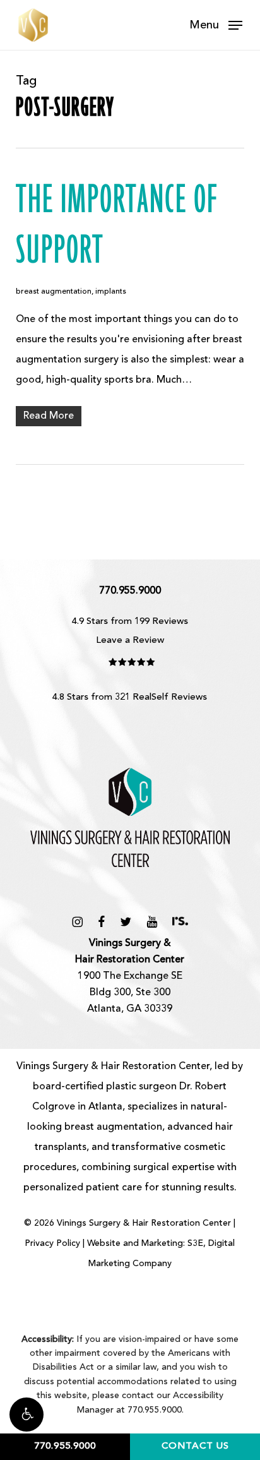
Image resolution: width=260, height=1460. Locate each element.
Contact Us (195, 1446)
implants (110, 292)
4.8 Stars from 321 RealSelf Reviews (129, 697)
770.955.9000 (65, 1446)
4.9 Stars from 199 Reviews (130, 621)
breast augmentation (54, 292)
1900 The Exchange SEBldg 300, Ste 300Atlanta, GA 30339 (129, 976)
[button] (26, 1414)
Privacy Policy (52, 1243)
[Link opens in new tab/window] (77, 922)
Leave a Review (130, 640)
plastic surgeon (141, 1087)
